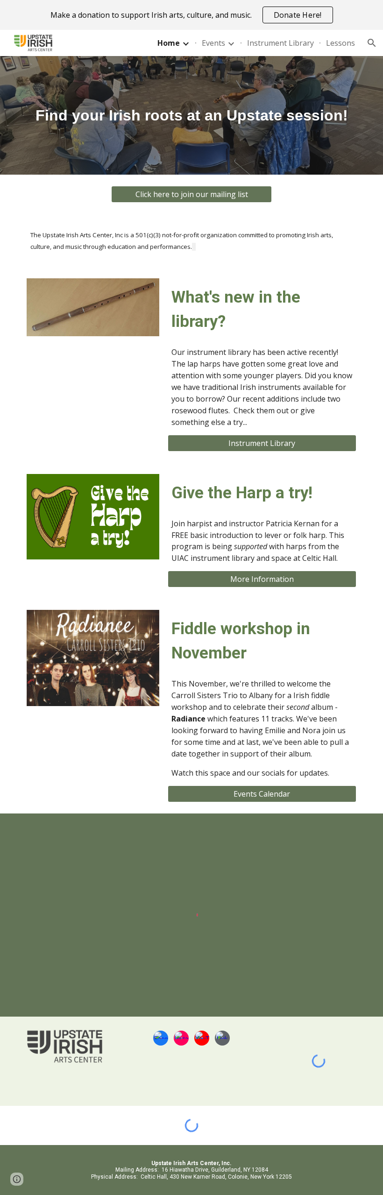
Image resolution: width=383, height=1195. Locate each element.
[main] (191, 115)
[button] (372, 43)
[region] (191, 15)
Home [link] (168, 43)
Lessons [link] (340, 43)
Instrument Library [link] (280, 43)
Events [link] (213, 43)
